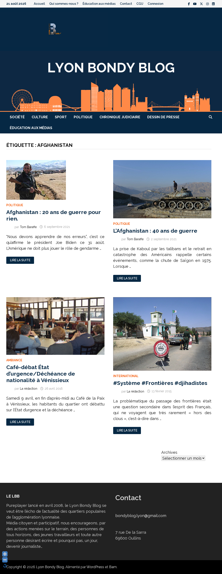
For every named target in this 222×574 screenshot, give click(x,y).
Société (17, 117)
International (126, 376)
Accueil (39, 3)
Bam (113, 567)
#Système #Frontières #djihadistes (160, 383)
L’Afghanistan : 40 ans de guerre (155, 230)
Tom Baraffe (28, 227)
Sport (61, 117)
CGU (139, 3)
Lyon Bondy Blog (50, 567)
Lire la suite (20, 260)
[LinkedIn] (213, 3)
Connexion (155, 3)
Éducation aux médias (99, 3)
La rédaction (28, 388)
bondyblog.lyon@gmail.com (140, 515)
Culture (40, 117)
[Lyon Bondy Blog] (111, 81)
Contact (126, 3)
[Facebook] (189, 3)
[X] (202, 3)
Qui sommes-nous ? (63, 3)
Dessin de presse (163, 117)
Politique (83, 117)
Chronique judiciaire (120, 117)
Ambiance (14, 360)
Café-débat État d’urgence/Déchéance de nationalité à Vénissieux (40, 373)
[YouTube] (195, 3)
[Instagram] (208, 3)
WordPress (95, 567)
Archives (169, 452)
